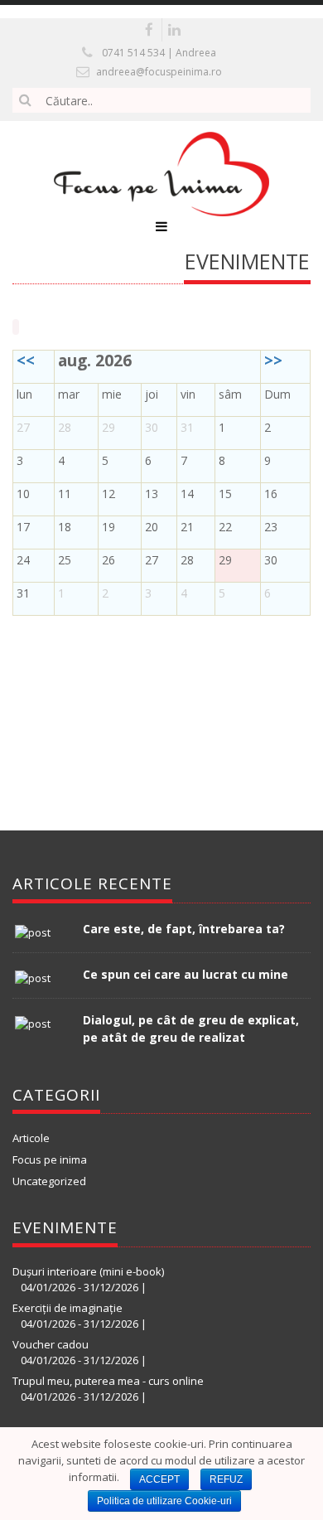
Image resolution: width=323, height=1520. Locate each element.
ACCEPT (159, 1479)
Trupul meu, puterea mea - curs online (108, 1380)
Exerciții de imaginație (67, 1307)
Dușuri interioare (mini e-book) (88, 1271)
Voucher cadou (50, 1344)
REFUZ (226, 1479)
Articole (31, 1137)
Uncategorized (49, 1181)
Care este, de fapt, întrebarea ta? (184, 929)
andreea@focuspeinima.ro (159, 72)
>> (273, 360)
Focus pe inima (49, 1159)
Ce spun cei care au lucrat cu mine (185, 974)
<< (26, 360)
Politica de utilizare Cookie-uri (164, 1501)
